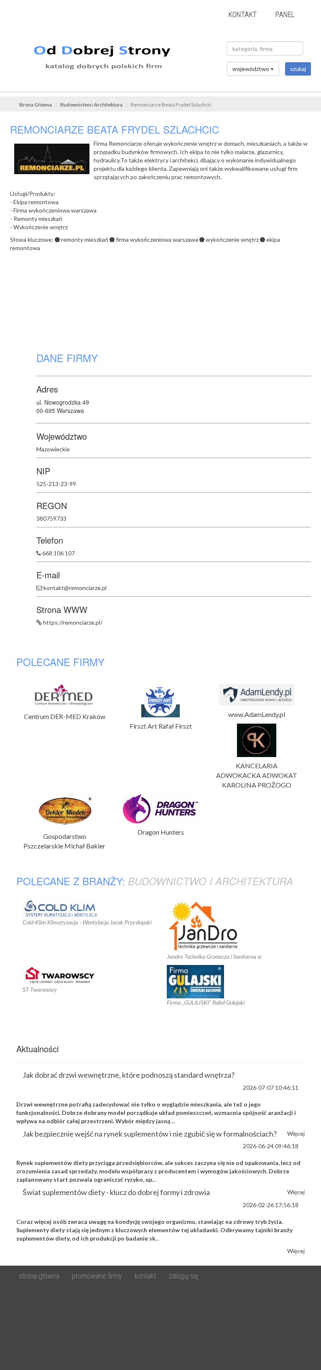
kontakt (243, 14)
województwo (251, 68)
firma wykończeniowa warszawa (157, 239)
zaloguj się (183, 1275)
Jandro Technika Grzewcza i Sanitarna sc (214, 956)
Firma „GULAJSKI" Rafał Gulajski (206, 1002)
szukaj (298, 68)
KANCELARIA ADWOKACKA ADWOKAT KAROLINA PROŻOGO (256, 775)
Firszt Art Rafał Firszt (161, 726)
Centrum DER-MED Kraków (64, 716)
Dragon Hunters (161, 832)
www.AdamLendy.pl (256, 714)
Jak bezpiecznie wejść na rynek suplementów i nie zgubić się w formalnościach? (150, 1133)
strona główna (39, 1275)
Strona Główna (35, 104)
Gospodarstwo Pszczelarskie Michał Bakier (64, 841)
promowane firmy (97, 1275)
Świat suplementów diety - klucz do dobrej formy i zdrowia (116, 1192)
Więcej (296, 1250)
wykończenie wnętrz (232, 239)
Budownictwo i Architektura (91, 104)
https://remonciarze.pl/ (72, 622)
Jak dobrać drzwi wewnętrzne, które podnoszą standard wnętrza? (128, 1074)
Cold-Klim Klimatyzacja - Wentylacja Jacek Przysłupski (87, 922)
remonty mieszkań (84, 239)
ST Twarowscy (40, 989)
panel (285, 14)
